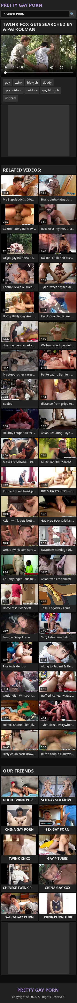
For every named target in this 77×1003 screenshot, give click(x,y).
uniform (10, 98)
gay (7, 82)
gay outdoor (13, 90)
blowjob (32, 82)
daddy (47, 82)
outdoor (31, 90)
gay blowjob (50, 90)
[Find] (72, 14)
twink (18, 82)
